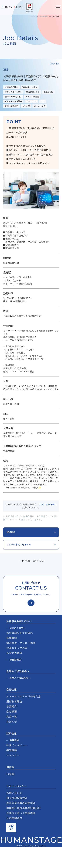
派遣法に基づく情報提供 (20, 813)
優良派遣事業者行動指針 (20, 803)
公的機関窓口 (14, 818)
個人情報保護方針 (17, 798)
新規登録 (11, 638)
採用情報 (14, 740)
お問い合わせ (14, 793)
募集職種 (11, 750)
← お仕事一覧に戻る (31, 561)
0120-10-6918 (46, 504)
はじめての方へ (18, 628)
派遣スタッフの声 (17, 648)
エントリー (13, 755)
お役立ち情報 (14, 653)
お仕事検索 (44, 16)
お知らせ (11, 721)
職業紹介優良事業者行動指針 (23, 808)
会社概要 (11, 711)
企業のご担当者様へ (20, 678)
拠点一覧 (11, 716)
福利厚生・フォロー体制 (20, 643)
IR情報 (10, 774)
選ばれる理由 (14, 701)
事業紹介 (11, 706)
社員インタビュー (17, 745)
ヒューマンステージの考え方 (23, 696)
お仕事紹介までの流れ (19, 633)
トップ (32, 16)
